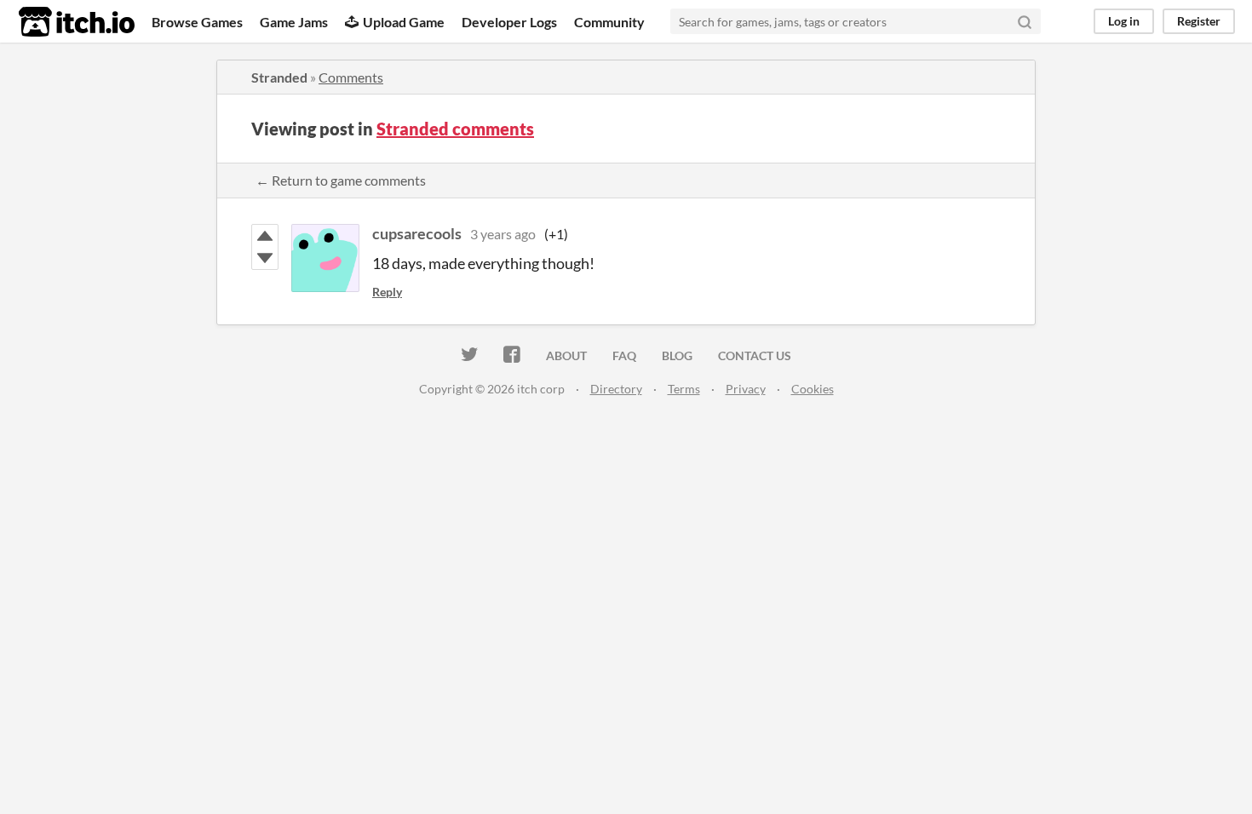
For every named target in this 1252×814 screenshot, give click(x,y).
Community (609, 22)
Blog (677, 355)
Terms (684, 388)
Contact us (754, 355)
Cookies (812, 388)
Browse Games (197, 22)
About (566, 355)
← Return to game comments (341, 180)
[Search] (1024, 21)
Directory (616, 388)
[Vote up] (265, 236)
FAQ (624, 355)
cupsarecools (417, 233)
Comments (351, 77)
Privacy (746, 388)
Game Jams (294, 22)
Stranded (279, 77)
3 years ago (503, 234)
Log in (1124, 21)
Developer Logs (509, 22)
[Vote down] (265, 258)
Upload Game (404, 22)
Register (1198, 21)
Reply (387, 291)
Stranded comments (455, 128)
